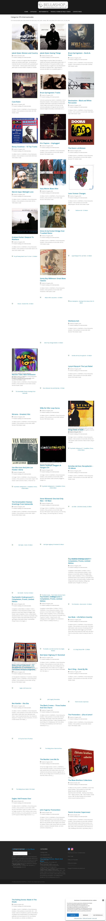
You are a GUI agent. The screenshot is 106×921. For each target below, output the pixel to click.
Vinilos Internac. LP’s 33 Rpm (47, 867)
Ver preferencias (98, 915)
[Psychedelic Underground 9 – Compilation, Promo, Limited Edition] (25, 539)
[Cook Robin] (25, 85)
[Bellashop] (53, 5)
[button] (103, 900)
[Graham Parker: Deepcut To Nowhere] (25, 220)
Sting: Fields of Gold (75, 429)
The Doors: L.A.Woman (76, 148)
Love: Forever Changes (77, 193)
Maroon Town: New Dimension (23, 374)
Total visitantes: (17, 867)
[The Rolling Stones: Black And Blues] (53, 801)
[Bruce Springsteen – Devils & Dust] (81, 36)
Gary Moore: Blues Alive (49, 188)
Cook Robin (16, 102)
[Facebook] (69, 849)
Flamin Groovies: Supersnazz (79, 812)
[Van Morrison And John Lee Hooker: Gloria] (25, 451)
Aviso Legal (94, 918)
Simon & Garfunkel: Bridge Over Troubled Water (52, 232)
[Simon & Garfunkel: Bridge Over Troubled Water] (53, 216)
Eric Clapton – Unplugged (49, 143)
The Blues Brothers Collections (80, 780)
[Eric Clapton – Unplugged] (53, 127)
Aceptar (73, 915)
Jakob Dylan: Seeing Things (50, 53)
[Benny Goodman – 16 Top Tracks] (25, 130)
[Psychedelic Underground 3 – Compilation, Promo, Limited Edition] (81, 501)
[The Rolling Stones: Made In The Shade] (25, 842)
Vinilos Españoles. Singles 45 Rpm (48, 864)
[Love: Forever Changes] (81, 177)
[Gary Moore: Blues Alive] (53, 172)
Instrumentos (43, 859)
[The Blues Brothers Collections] (81, 762)
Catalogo (20, 57)
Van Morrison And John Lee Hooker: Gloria (22, 468)
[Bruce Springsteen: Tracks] (53, 81)
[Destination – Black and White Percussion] (81, 84)
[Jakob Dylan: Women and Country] (25, 36)
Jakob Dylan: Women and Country (25, 53)
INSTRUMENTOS (43, 11)
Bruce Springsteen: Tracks (50, 93)
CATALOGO (33, 11)
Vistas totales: (17, 864)
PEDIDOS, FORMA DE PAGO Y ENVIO (61, 11)
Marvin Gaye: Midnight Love (22, 192)
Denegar (85, 915)
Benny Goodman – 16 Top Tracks (24, 147)
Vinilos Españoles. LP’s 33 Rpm (47, 862)
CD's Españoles (44, 855)
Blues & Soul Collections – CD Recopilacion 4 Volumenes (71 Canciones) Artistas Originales (23, 667)
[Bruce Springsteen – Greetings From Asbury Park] (81, 354)
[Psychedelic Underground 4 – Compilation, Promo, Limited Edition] (53, 539)
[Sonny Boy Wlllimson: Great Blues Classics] (53, 262)
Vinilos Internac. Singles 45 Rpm (47, 869)
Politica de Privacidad (87, 918)
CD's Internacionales (26, 57)
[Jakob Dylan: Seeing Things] (53, 36)
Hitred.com (82, 868)
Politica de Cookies (78, 918)
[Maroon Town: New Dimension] (25, 359)
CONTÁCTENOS (77, 11)
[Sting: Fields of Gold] (81, 413)
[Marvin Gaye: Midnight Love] (25, 175)
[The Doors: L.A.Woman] (81, 131)
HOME (26, 11)
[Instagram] (72, 849)
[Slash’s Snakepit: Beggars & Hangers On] (53, 449)
